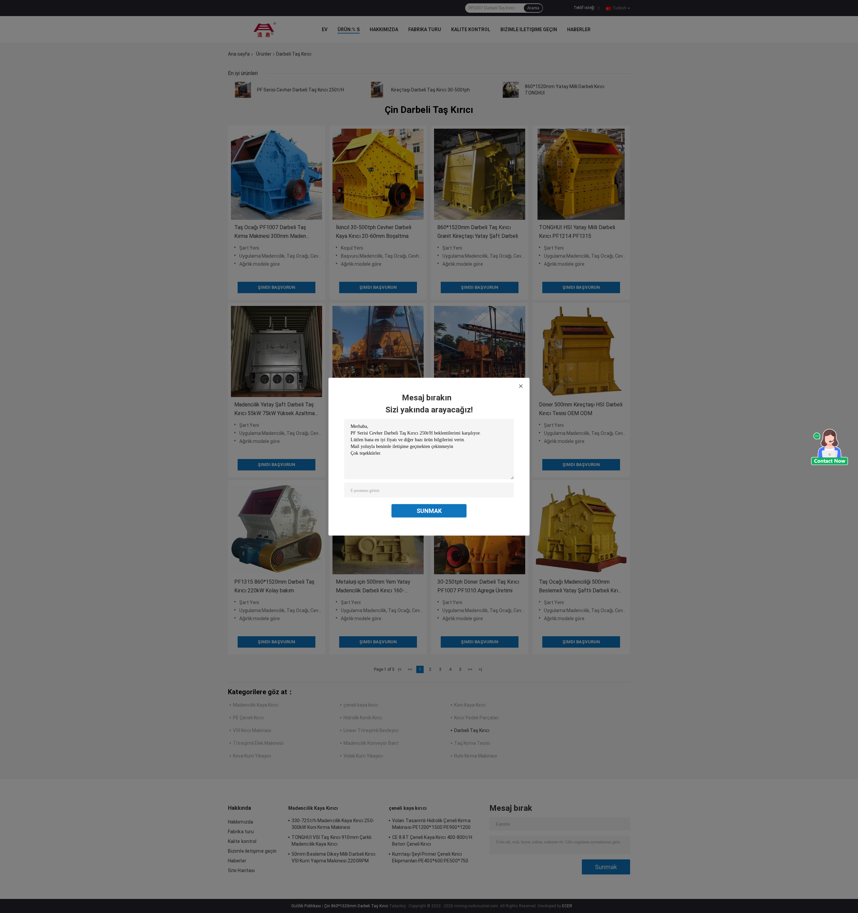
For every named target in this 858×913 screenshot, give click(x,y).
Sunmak (429, 510)
